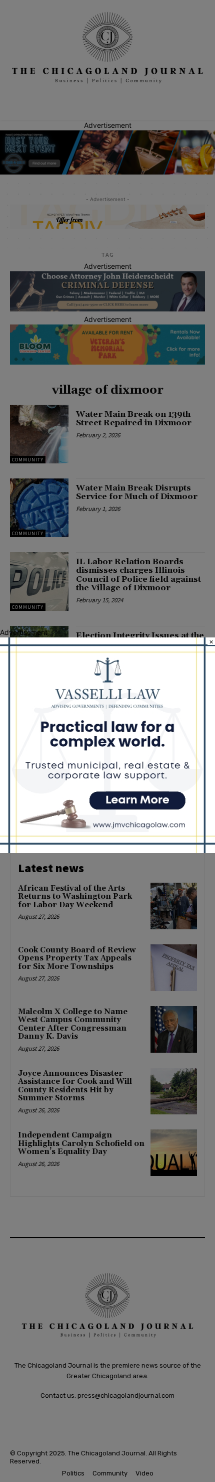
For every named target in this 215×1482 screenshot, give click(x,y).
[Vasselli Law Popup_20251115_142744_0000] (107, 850)
